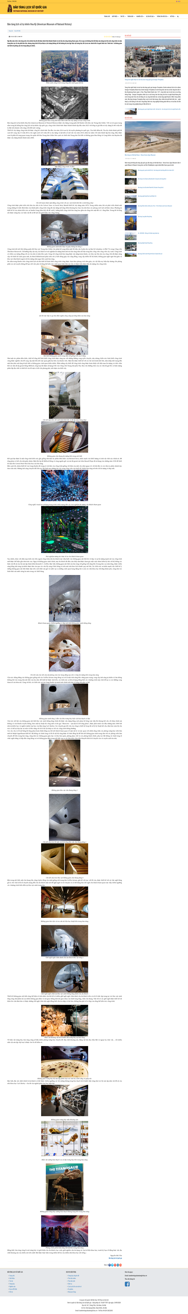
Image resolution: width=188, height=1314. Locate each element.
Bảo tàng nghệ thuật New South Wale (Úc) (147, 196)
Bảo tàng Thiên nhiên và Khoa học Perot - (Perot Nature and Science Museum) (155, 206)
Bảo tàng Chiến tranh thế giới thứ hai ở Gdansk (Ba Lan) (150, 254)
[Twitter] (112, 1265)
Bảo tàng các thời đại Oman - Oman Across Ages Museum (140, 155)
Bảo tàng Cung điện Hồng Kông (145, 216)
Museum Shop (72, 1292)
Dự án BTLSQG (150, 16)
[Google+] (115, 1265)
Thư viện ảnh (71, 1281)
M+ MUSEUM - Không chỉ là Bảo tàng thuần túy (148, 233)
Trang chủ (107, 16)
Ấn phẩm (70, 1289)
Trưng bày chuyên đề (73, 1276)
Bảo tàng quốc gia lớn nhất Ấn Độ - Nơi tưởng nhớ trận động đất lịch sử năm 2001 (156, 170)
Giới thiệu (115, 16)
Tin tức (122, 16)
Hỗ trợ (172, 16)
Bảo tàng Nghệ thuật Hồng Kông (145, 243)
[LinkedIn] (118, 1265)
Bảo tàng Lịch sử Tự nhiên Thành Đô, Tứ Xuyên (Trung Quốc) (151, 187)
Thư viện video (72, 1278)
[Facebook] (109, 1265)
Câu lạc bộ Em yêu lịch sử (74, 1287)
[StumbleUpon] (120, 1265)
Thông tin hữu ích (162, 16)
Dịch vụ (70, 1284)
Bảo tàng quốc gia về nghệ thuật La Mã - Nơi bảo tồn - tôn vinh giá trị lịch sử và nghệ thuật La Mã (159, 109)
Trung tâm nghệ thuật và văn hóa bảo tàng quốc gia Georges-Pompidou (144, 80)
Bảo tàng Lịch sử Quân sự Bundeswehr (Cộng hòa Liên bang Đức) (152, 179)
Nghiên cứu (139, 16)
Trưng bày (130, 16)
